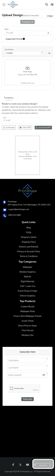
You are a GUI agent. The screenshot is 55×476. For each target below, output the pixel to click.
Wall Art (27, 277)
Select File (33, 74)
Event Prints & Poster (27, 291)
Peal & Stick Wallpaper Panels (27, 316)
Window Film (28, 335)
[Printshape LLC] (13, 4)
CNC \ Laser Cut (27, 286)
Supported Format (14, 39)
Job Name (9, 50)
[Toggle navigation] (4, 4)
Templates (9, 98)
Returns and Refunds (28, 247)
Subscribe (27, 399)
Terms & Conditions (28, 256)
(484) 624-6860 (14, 215)
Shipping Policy (28, 242)
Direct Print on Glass (27, 326)
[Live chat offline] (43, 464)
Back (50, 16)
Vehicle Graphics (27, 296)
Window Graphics (27, 272)
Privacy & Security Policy (28, 251)
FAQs (28, 232)
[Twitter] (20, 464)
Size (6, 29)
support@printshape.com (18, 209)
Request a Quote (28, 237)
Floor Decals (27, 330)
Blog (28, 228)
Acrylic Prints (28, 321)
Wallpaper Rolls (27, 311)
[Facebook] (13, 464)
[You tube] (27, 464)
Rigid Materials (27, 281)
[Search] (47, 5)
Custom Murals (27, 306)
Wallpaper (27, 267)
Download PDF (45, 127)
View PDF (27, 127)
